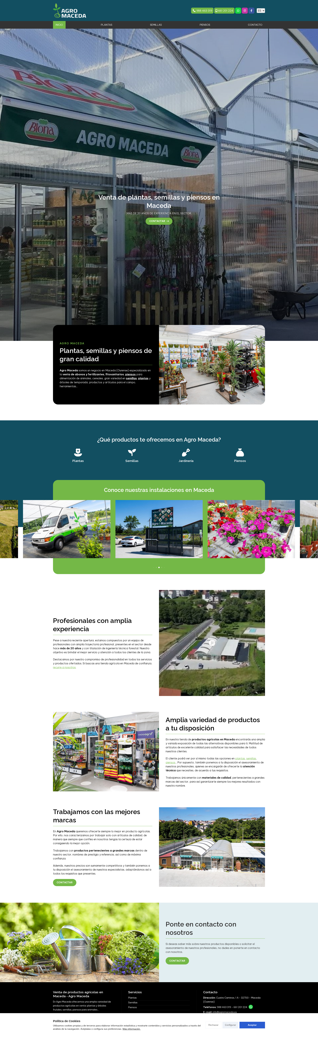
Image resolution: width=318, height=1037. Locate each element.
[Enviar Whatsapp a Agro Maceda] (238, 11)
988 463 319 (224, 1007)
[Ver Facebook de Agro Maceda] (251, 11)
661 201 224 (240, 1007)
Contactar (65, 882)
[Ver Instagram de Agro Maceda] (245, 11)
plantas (240, 758)
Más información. (132, 1029)
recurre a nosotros (64, 667)
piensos (170, 762)
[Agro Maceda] (69, 10)
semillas (251, 758)
